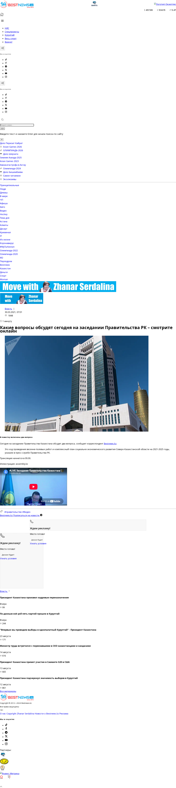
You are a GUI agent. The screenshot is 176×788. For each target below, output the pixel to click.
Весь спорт (11, 38)
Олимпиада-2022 (9, 250)
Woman (4, 279)
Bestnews (5, 264)
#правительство (13, 511)
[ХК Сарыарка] (4, 763)
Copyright (11, 713)
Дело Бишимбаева (13, 172)
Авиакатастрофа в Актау (13, 164)
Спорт (3, 275)
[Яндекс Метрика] (9, 773)
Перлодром (6, 261)
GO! (2, 128)
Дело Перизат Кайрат (11, 143)
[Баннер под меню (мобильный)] (21, 303)
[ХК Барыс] (3, 756)
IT (1, 235)
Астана (3, 221)
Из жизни (5, 239)
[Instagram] (6, 77)
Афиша (4, 203)
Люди (3, 188)
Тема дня (4, 217)
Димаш (4, 192)
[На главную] (2, 15)
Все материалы (8, 691)
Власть (8, 308)
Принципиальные (9, 185)
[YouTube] (6, 73)
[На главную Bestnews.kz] (17, 699)
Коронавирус (7, 243)
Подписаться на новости (20, 515)
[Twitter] (6, 70)
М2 (1, 257)
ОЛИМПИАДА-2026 (13, 150)
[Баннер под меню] (58, 291)
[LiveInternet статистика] (5, 782)
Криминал (5, 232)
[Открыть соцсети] (2, 48)
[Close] (2, 139)
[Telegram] (6, 66)
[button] (2, 20)
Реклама (63, 713)
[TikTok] (6, 59)
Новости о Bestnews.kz (47, 713)
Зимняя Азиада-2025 (11, 157)
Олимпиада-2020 (9, 254)
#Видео (26, 511)
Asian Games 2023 (9, 161)
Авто (2, 206)
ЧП (1, 199)
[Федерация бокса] (2, 770)
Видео (3, 210)
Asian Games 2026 (12, 146)
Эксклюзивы (9, 179)
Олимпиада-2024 (12, 168)
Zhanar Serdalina (25, 713)
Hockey (3, 214)
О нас (3, 713)
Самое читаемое (12, 175)
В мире (4, 196)
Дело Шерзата (10, 153)
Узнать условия (38, 543)
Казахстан (5, 268)
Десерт (3, 228)
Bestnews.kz (110, 443)
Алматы (4, 225)
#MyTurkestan (7, 246)
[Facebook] (6, 63)
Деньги (4, 272)
